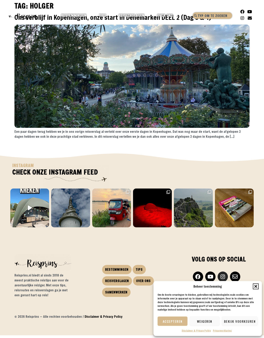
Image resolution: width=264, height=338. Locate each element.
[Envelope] (250, 18)
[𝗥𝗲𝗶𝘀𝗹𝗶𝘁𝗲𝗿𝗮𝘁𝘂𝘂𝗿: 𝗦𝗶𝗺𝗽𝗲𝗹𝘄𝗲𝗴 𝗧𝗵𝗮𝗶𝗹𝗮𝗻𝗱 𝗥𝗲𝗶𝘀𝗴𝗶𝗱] (234, 208)
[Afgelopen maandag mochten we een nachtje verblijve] (29, 208)
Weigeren (204, 321)
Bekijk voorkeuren (240, 321)
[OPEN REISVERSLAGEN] (148, 15)
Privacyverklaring (222, 330)
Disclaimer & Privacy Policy (196, 330)
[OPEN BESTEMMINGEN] (90, 15)
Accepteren (173, 321)
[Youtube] (250, 12)
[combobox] (212, 15)
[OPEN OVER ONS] (176, 15)
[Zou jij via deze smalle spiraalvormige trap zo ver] (70, 208)
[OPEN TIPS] (109, 15)
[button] (256, 286)
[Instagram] (242, 18)
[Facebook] (242, 12)
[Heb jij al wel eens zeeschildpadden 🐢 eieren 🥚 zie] (152, 208)
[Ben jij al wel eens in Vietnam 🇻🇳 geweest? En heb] (193, 208)
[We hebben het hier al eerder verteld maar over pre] (111, 208)
